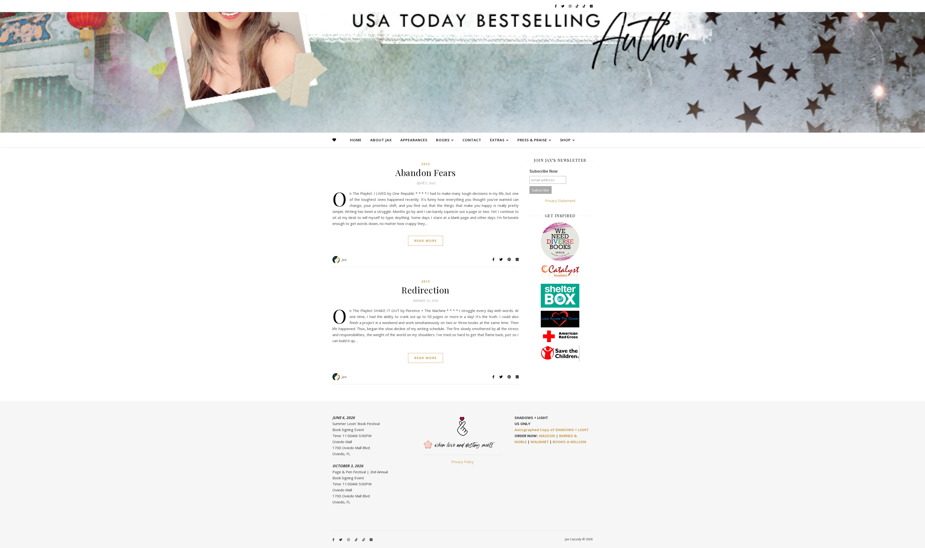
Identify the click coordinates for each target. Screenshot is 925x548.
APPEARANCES (413, 139)
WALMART (539, 441)
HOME (356, 139)
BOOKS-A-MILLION (569, 441)
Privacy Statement (560, 200)
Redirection (425, 290)
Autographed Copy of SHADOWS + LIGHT (552, 429)
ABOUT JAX (381, 139)
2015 (425, 164)
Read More (425, 240)
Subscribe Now (543, 171)
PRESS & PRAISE (532, 139)
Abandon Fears (425, 172)
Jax (344, 259)
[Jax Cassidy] (462, 72)
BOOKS (442, 139)
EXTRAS (497, 139)
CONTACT (471, 139)
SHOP (565, 139)
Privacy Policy (462, 461)
